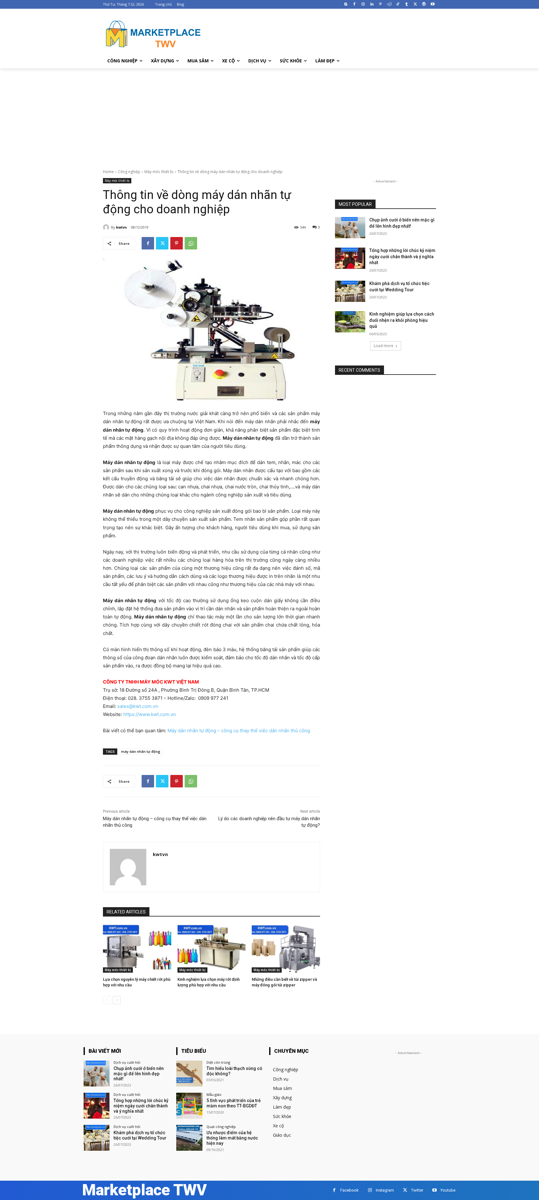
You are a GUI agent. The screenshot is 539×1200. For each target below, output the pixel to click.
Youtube (447, 1190)
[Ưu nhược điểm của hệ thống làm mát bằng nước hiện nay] (189, 1138)
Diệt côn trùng (218, 1062)
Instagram (385, 1190)
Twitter (417, 1190)
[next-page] (117, 1000)
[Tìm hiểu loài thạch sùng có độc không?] (189, 1073)
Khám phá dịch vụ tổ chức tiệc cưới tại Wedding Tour (140, 1135)
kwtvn (121, 227)
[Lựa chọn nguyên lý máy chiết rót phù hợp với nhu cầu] (137, 948)
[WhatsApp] (191, 243)
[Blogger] (345, 4)
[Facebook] (354, 4)
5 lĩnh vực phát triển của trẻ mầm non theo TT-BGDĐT (233, 1103)
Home (108, 171)
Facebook (349, 1190)
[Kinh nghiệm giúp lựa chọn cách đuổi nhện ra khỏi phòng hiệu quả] (350, 321)
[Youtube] (432, 4)
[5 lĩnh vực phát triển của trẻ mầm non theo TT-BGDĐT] (189, 1106)
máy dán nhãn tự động (140, 751)
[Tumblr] (406, 4)
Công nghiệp (129, 171)
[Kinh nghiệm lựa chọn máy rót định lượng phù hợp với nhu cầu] (211, 948)
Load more (383, 345)
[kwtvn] (107, 227)
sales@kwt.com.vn (137, 706)
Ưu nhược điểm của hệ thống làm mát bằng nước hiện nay (232, 1138)
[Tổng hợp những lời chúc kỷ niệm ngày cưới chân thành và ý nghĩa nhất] (350, 258)
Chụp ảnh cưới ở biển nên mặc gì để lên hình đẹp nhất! (139, 1073)
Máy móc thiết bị (158, 171)
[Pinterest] (380, 4)
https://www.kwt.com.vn (149, 714)
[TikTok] (397, 4)
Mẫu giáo (213, 1094)
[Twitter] (415, 4)
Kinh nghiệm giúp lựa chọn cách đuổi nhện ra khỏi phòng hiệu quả (401, 320)
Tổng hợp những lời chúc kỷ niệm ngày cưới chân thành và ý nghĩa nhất (402, 256)
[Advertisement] (269, 115)
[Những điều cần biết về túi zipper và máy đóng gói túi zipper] (286, 948)
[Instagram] (363, 4)
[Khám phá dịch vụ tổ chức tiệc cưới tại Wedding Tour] (350, 291)
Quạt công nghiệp (221, 1126)
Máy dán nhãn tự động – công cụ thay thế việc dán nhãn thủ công (239, 730)
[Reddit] (389, 4)
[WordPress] (423, 4)
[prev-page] (107, 1000)
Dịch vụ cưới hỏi (127, 1062)
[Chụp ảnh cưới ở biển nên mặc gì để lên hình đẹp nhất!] (350, 227)
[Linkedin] (372, 4)
